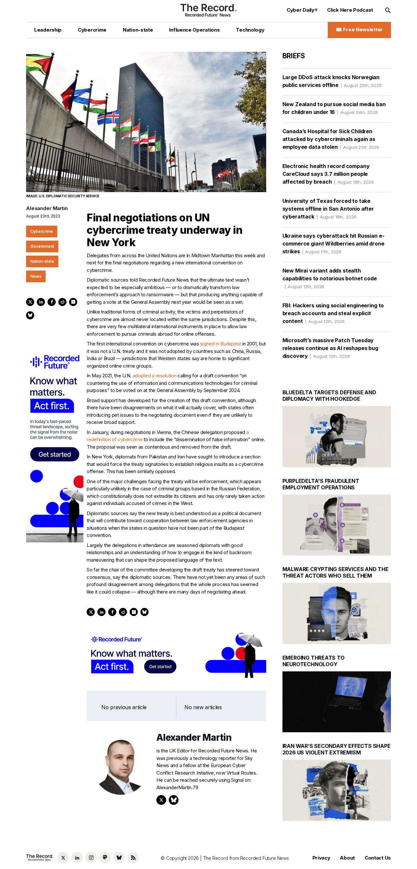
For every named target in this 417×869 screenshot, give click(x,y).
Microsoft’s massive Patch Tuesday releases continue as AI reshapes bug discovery (330, 348)
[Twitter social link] (63, 857)
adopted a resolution (155, 375)
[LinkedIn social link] (77, 857)
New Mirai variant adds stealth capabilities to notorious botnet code (329, 278)
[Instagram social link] (91, 857)
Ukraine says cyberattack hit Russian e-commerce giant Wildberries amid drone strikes (333, 243)
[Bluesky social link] (119, 857)
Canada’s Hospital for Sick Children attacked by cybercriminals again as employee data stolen (330, 139)
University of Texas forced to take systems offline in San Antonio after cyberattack (328, 209)
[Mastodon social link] (105, 857)
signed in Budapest (220, 344)
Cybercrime (41, 231)
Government (42, 246)
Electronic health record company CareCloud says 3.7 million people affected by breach (328, 174)
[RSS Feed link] (133, 857)
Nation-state (42, 261)
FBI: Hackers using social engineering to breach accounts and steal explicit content (333, 313)
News (35, 276)
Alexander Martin (47, 208)
